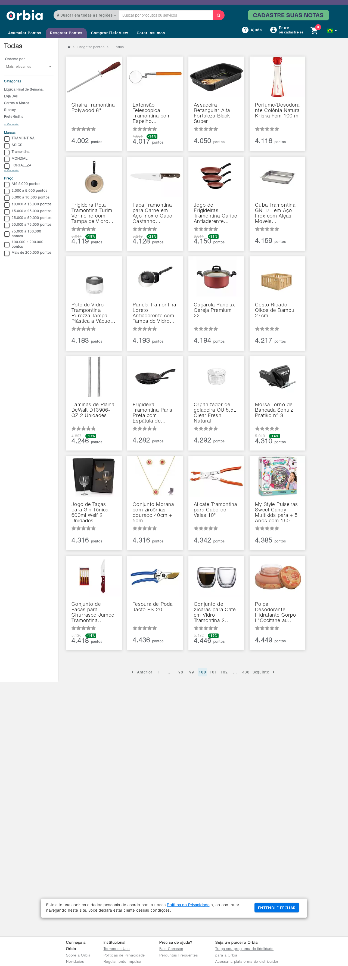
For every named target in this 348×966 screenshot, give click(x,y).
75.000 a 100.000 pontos (26, 234)
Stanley (10, 110)
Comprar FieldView (109, 33)
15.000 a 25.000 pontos (32, 211)
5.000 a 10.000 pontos (30, 197)
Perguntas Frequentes (178, 956)
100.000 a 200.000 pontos (28, 245)
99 (191, 672)
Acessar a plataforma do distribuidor (246, 962)
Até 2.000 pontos (26, 184)
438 (246, 672)
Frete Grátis (13, 117)
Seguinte (261, 672)
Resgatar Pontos (66, 33)
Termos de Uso (117, 949)
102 (224, 672)
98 (180, 672)
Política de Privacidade (188, 905)
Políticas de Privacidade (124, 956)
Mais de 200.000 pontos (32, 252)
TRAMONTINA (23, 138)
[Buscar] (219, 15)
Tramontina (21, 152)
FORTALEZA (22, 165)
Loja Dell (11, 96)
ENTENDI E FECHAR (277, 907)
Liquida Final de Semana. (24, 89)
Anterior (145, 672)
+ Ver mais (11, 124)
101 (213, 672)
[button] (331, 30)
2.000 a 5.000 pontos (30, 190)
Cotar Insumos (151, 33)
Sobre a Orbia (78, 956)
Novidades (75, 962)
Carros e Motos (16, 103)
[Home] (25, 15)
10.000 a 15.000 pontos (32, 204)
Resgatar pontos (91, 47)
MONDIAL (19, 158)
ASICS (17, 145)
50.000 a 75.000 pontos (32, 224)
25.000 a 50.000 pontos (32, 218)
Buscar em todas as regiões (86, 15)
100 (202, 672)
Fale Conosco (171, 949)
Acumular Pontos (24, 33)
